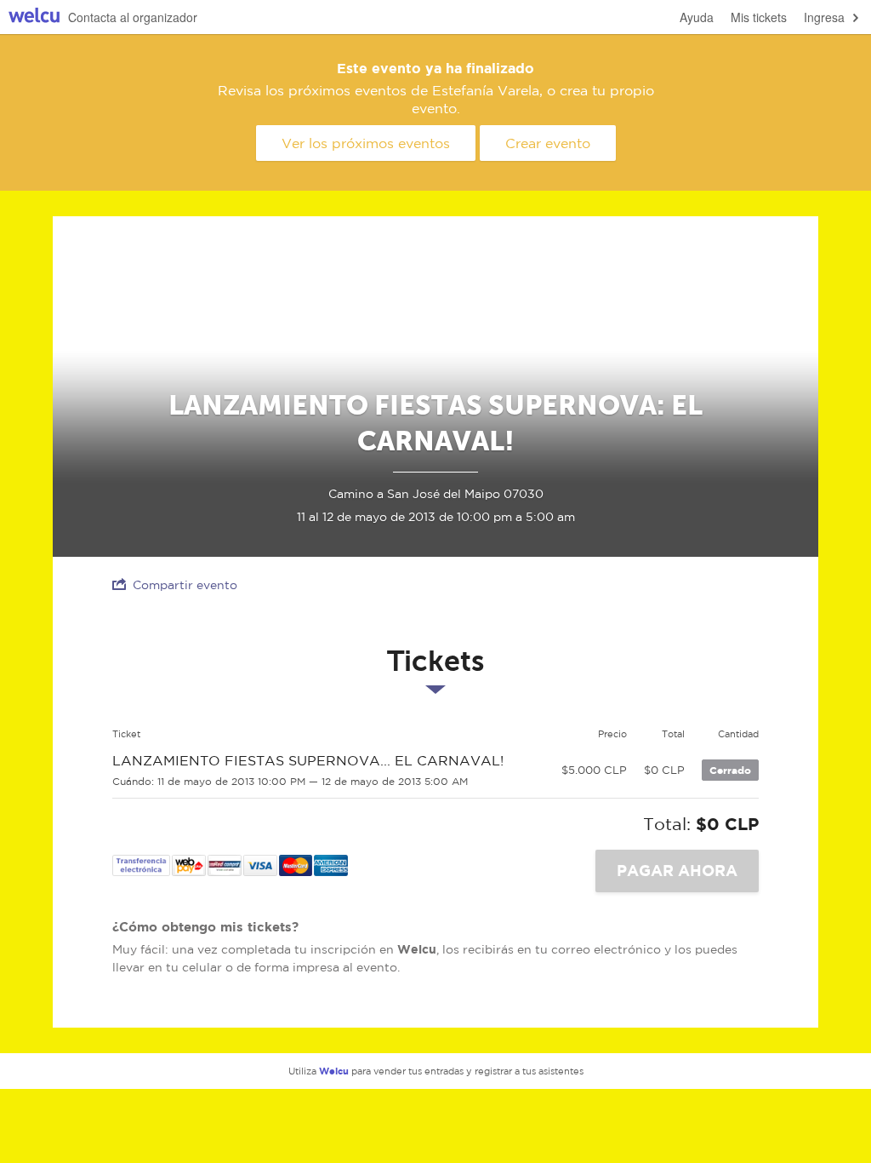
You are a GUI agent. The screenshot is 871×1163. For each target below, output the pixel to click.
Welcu (34, 17)
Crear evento (547, 143)
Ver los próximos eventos (366, 143)
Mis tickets (759, 17)
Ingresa (824, 17)
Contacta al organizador (132, 17)
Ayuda (697, 17)
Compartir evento (185, 585)
